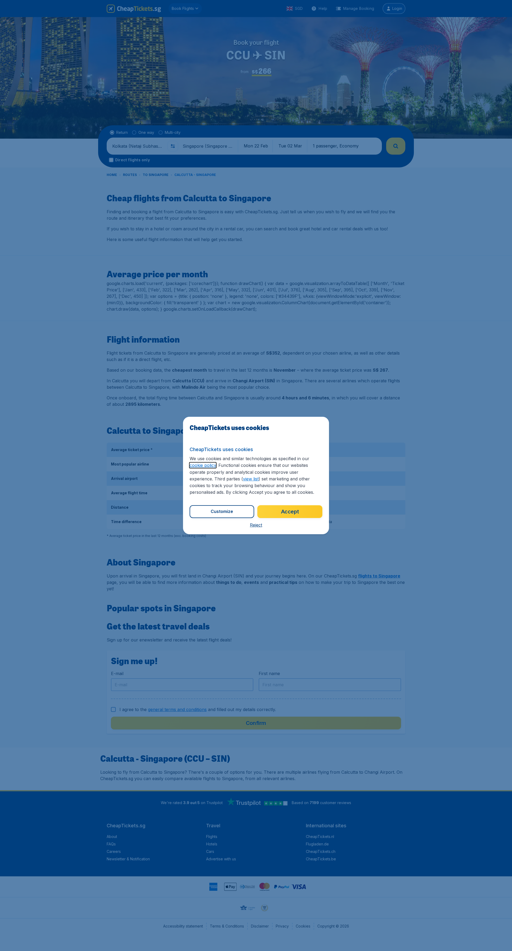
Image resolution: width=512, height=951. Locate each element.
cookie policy (203, 465)
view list (251, 478)
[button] (256, 525)
